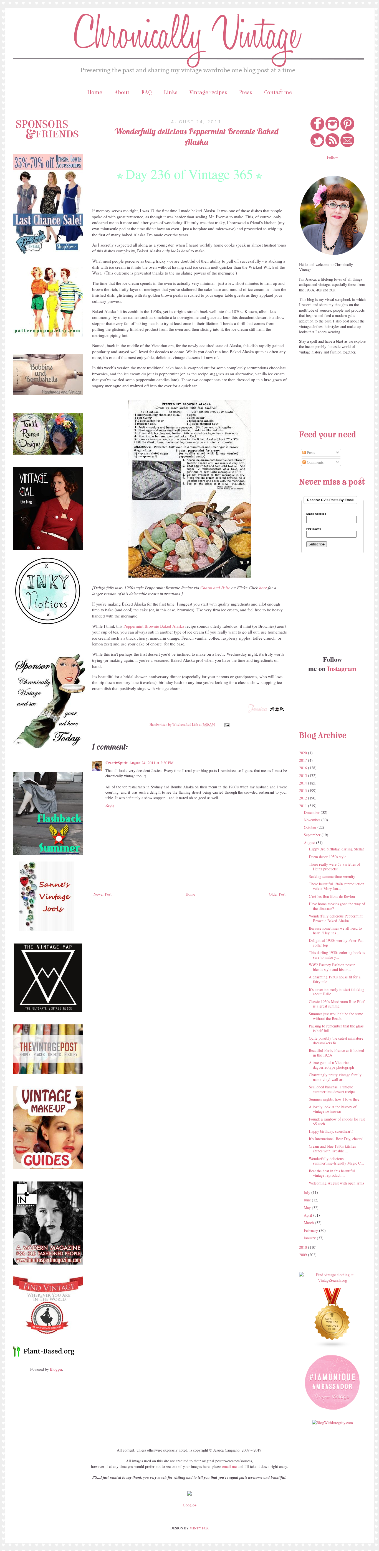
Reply (110, 805)
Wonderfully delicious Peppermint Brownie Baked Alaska (336, 918)
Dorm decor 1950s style (327, 856)
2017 (303, 760)
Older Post (277, 894)
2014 (303, 783)
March (309, 1222)
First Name (313, 528)
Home (94, 92)
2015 (303, 775)
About (121, 92)
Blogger (56, 1369)
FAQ (147, 92)
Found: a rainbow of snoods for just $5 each (337, 1121)
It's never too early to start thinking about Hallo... (336, 992)
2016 (303, 767)
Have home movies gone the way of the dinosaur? (337, 906)
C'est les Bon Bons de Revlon (332, 896)
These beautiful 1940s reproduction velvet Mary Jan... (336, 886)
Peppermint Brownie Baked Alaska (153, 626)
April (308, 1215)
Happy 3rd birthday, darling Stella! (336, 849)
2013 (303, 790)
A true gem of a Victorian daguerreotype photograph (331, 1065)
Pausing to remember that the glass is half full (336, 1028)
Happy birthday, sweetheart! (331, 1131)
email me (229, 1466)
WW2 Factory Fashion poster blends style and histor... (332, 967)
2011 (303, 805)
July (307, 1192)
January (310, 1237)
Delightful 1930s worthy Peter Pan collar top (336, 943)
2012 (303, 798)
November (312, 819)
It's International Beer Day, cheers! (336, 1138)
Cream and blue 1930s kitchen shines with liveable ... (332, 1148)
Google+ (189, 1505)
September (313, 834)
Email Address (316, 513)
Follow (332, 157)
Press (245, 92)
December (312, 812)
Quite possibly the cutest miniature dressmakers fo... (336, 1040)
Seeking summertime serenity (332, 876)
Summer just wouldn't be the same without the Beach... (336, 1016)
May (308, 1207)
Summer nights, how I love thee (334, 1099)
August (310, 842)
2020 (303, 752)
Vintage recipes (208, 92)
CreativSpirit (116, 763)
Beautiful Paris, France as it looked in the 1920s (336, 1053)
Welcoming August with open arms (336, 1183)
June (308, 1200)
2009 (303, 1254)
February (311, 1230)
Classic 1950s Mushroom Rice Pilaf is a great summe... (337, 1004)
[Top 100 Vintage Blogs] (332, 1346)
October (310, 827)
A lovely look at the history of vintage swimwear (333, 1109)
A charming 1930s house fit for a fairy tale (334, 979)
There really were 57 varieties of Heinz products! (334, 866)
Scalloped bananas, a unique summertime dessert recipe (332, 1089)
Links (170, 92)
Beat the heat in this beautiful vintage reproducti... (332, 1173)
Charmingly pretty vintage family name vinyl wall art (335, 1077)
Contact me (278, 92)
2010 (303, 1247)
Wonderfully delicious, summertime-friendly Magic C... (336, 1161)
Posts (310, 452)
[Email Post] (226, 724)
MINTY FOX (199, 1528)
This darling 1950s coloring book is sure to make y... (337, 955)
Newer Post (103, 894)
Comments (315, 462)
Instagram (342, 668)
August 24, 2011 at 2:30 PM (151, 762)
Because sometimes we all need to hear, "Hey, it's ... (335, 930)
